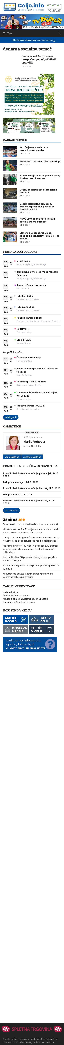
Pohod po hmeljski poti (29, 317)
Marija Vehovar (34, 441)
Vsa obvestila (11, 510)
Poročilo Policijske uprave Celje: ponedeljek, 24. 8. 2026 (31, 474)
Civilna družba (10, 592)
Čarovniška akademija (28, 357)
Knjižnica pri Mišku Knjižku (31, 381)
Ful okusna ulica (25, 307)
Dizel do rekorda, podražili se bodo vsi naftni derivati (30, 524)
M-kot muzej (23, 261)
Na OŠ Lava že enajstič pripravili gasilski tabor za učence (37, 220)
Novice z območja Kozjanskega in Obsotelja (25, 598)
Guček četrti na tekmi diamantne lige (40, 161)
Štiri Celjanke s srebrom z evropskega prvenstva (34, 148)
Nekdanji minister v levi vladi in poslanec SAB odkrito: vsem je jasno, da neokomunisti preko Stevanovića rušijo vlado (30, 549)
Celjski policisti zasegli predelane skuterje (38, 191)
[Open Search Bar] (59, 33)
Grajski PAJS (23, 339)
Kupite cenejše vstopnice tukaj (19, 602)
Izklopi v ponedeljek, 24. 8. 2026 (21, 482)
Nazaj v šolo (23, 328)
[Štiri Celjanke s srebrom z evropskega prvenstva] (10, 151)
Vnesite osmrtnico (32, 457)
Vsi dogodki (11, 417)
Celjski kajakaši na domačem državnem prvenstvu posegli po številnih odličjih (37, 206)
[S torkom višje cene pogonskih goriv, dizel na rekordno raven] (10, 179)
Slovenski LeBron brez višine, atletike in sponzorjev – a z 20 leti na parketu (39, 236)
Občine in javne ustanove (16, 595)
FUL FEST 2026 (24, 296)
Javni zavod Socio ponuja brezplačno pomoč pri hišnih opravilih (39, 59)
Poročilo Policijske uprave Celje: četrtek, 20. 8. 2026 (29, 502)
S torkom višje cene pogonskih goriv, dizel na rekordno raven (40, 177)
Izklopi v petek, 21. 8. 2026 (17, 494)
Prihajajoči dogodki (20, 252)
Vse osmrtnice (12, 457)
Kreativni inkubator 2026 (30, 405)
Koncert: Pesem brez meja (31, 285)
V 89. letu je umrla (32, 437)
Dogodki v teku (13, 352)
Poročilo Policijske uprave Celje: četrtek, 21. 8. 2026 (31, 488)
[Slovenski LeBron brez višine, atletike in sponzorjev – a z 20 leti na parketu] (10, 237)
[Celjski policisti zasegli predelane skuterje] (10, 193)
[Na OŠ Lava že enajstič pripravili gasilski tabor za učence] (10, 222)
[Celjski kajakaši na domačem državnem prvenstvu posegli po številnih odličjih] (10, 207)
